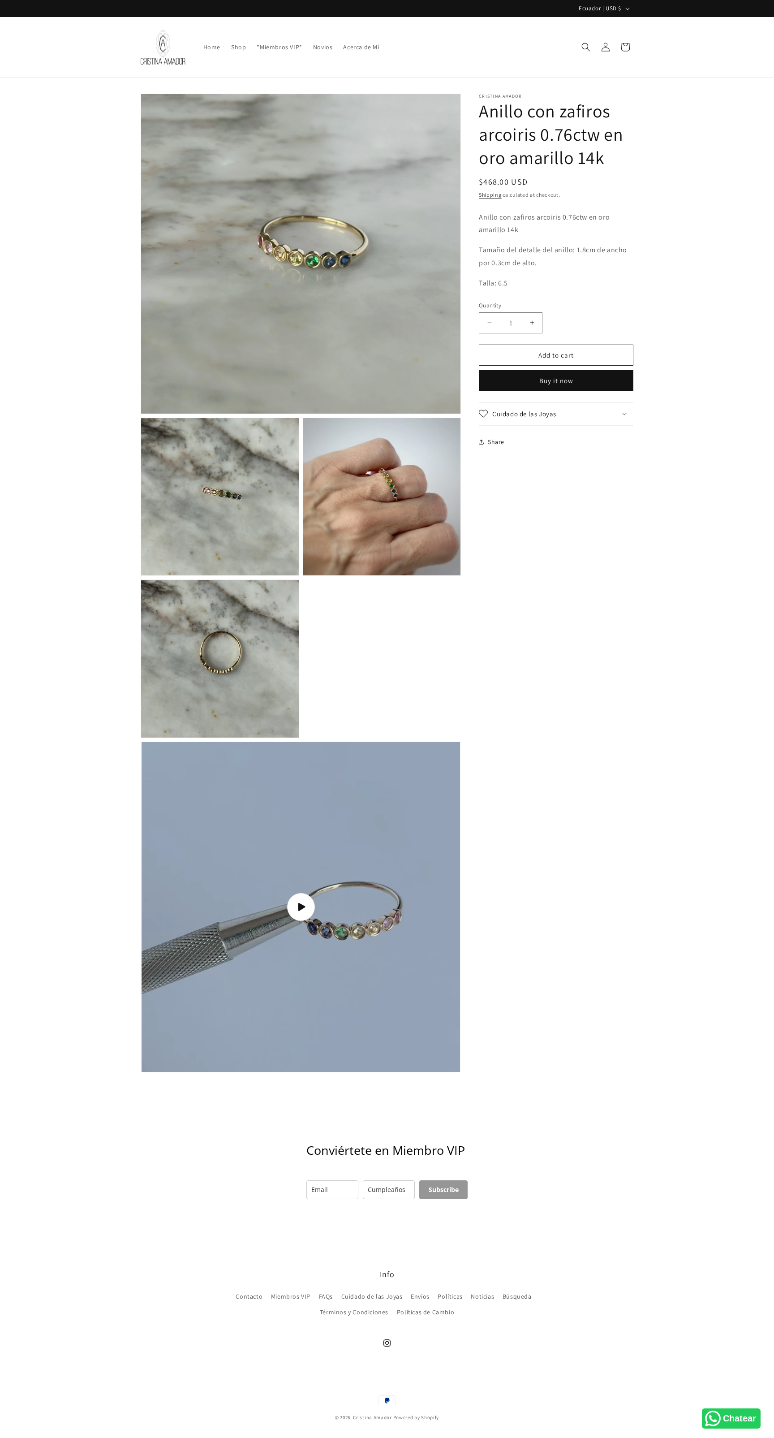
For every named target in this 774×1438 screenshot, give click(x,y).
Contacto (249, 1296)
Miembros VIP (290, 1296)
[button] (586, 47)
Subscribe (444, 1189)
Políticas (450, 1296)
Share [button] (496, 442)
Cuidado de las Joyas (372, 1296)
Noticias (482, 1296)
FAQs (326, 1296)
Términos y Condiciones (354, 1312)
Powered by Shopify (416, 1417)
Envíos (420, 1296)
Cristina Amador (372, 1417)
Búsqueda (517, 1296)
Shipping (490, 194)
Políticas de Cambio (425, 1312)
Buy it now (556, 380)
